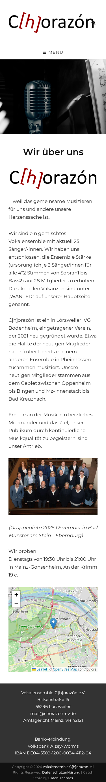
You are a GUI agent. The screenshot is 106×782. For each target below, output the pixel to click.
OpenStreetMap (65, 669)
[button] (53, 623)
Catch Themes (60, 778)
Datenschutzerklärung (61, 772)
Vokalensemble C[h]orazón (65, 767)
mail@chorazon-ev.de (53, 713)
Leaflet (41, 669)
